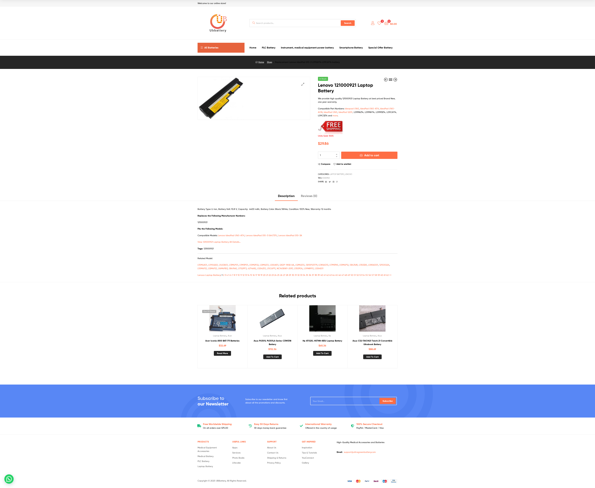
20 (264, 275)
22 (270, 275)
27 (284, 275)
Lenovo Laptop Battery (209, 275)
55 (366, 275)
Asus (280, 336)
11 (241, 275)
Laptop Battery (337, 174)
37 (313, 275)
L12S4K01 (274, 264)
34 (304, 275)
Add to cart (371, 155)
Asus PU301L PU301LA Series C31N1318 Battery (272, 342)
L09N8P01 (309, 268)
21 (267, 275)
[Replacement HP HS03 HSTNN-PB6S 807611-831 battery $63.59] (386, 79)
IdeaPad (326, 178)
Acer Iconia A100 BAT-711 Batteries (222, 340)
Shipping (217, 424)
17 (256, 275)
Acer (230, 336)
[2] (379, 23)
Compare (325, 164)
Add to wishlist (343, 164)
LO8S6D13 (323, 264)
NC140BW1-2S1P (285, 268)
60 (382, 275)
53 (360, 275)
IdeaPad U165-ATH (369, 108)
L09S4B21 (213, 264)
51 (355, 275)
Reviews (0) (309, 196)
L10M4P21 (202, 268)
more (335, 115)
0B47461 (233, 268)
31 (296, 275)
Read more (222, 353)
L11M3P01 (243, 264)
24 (275, 275)
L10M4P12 (343, 264)
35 (307, 275)
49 (349, 275)
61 (385, 275)
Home (261, 62)
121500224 (384, 264)
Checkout (369, 424)
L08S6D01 (373, 264)
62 (387, 275)
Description (286, 196)
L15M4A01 (202, 264)
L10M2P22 (254, 264)
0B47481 (354, 264)
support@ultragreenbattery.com (360, 452)
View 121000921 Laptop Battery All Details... (219, 242)
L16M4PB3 (223, 268)
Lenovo (348, 174)
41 (325, 275)
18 (259, 275)
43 (330, 275)
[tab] (286, 197)
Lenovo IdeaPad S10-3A (290, 235)
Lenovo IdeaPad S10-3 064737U (261, 235)
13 (246, 275)
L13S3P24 (298, 268)
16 (254, 275)
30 (293, 275)
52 (358, 275)
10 (239, 275)
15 (251, 275)
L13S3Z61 (363, 264)
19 (261, 275)
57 (373, 275)
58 (376, 275)
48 (345, 275)
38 (316, 275)
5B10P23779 (311, 264)
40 (321, 275)
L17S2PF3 (242, 268)
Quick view (230, 320)
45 (336, 275)
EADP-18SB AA (287, 264)
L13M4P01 (233, 264)
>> (390, 275)
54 (363, 275)
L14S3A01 (223, 264)
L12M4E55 (300, 264)
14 (248, 275)
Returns (266, 424)
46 (339, 275)
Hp (329, 336)
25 (278, 275)
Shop (269, 62)
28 (287, 275)
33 (301, 275)
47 (343, 275)
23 (272, 275)
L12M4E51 (264, 264)
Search (347, 23)
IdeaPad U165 (330, 112)
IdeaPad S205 (346, 112)
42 (327, 275)
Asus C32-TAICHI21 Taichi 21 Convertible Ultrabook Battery (372, 342)
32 (298, 275)
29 (290, 275)
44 (333, 275)
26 (281, 275)
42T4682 (252, 268)
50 (352, 275)
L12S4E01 (319, 268)
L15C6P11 (271, 268)
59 (379, 275)
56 (369, 275)
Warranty (318, 424)
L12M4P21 (212, 268)
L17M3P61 (333, 264)
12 (243, 275)
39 (318, 275)
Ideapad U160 (352, 108)
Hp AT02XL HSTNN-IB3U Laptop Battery (322, 340)
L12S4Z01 (261, 268)
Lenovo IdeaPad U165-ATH (231, 235)
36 (310, 275)
